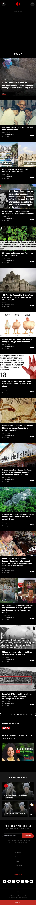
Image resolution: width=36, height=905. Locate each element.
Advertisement (18, 866)
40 (14, 715)
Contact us (18, 857)
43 (24, 715)
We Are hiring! (18, 875)
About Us (18, 852)
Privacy (18, 870)
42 (21, 715)
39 (11, 715)
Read (32, 136)
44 (27, 715)
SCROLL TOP (18, 902)
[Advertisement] (18, 31)
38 (8, 715)
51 (31, 715)
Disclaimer (18, 861)
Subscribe (28, 836)
